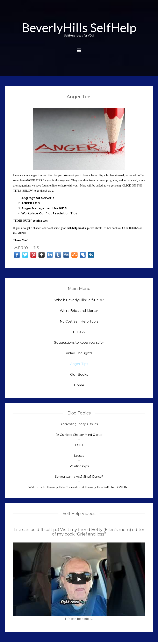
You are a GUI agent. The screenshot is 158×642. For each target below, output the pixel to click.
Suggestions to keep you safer (79, 342)
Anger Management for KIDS (44, 208)
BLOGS (79, 332)
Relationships (79, 466)
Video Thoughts (79, 353)
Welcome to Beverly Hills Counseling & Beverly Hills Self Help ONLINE (79, 487)
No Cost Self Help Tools (79, 321)
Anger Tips (79, 97)
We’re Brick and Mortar (79, 311)
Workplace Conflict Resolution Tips (49, 213)
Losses (79, 456)
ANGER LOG (30, 203)
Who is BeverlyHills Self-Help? (79, 300)
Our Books (79, 375)
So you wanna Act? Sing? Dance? (79, 476)
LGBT (79, 445)
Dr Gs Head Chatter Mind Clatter (79, 435)
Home (79, 385)
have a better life (92, 175)
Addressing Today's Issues (79, 424)
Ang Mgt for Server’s (38, 198)
